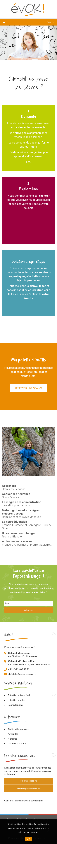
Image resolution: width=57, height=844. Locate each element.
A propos (12, 738)
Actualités (13, 733)
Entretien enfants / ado (19, 695)
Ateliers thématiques (18, 728)
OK (28, 839)
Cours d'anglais (15, 704)
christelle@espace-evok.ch (22, 674)
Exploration (28, 189)
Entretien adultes (16, 700)
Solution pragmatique (29, 261)
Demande (28, 116)
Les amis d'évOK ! (17, 743)
